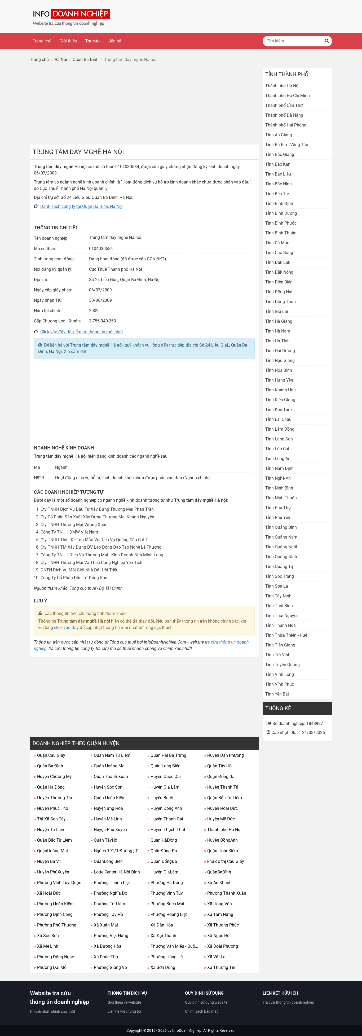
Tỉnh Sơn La (276, 586)
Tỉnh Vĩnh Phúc (279, 684)
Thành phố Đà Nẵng (284, 115)
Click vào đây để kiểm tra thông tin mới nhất (81, 331)
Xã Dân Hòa (160, 925)
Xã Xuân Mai (104, 925)
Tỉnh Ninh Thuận (281, 497)
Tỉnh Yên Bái (277, 694)
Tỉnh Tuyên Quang (282, 664)
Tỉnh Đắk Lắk (277, 262)
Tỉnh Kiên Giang (280, 399)
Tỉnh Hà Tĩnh (277, 340)
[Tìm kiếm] (326, 41)
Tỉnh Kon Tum (278, 409)
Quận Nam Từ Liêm (110, 755)
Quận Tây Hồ (218, 765)
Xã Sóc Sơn (46, 935)
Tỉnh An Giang (278, 134)
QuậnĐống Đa (162, 850)
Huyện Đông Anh (164, 808)
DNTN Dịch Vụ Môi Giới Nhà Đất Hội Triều (79, 569)
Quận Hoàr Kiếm (221, 850)
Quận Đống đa (219, 776)
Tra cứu (92, 40)
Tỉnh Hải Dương (280, 350)
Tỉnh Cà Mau (277, 242)
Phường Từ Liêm (108, 903)
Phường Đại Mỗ (50, 967)
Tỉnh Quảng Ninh (281, 556)
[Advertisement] (144, 105)
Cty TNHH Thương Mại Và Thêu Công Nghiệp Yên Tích (91, 562)
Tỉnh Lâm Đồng (279, 429)
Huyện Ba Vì (160, 797)
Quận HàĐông (162, 840)
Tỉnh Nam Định (279, 468)
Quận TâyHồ (104, 840)
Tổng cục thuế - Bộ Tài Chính (96, 588)
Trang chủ (42, 40)
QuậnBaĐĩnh (217, 872)
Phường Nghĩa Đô (109, 893)
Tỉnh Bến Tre (277, 193)
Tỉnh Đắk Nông (279, 272)
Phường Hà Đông (165, 882)
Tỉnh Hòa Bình (278, 370)
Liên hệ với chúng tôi (124, 1011)
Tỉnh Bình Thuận (281, 232)
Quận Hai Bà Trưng (166, 755)
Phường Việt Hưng (109, 935)
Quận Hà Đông (49, 787)
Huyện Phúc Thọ (51, 808)
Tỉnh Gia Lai (276, 311)
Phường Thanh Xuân (225, 893)
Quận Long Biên (163, 765)
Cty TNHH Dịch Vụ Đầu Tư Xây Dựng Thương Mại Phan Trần (97, 509)
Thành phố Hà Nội (222, 829)
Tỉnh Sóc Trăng (279, 576)
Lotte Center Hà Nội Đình (115, 872)
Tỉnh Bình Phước (281, 223)
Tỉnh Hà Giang (278, 321)
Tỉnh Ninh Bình (279, 488)
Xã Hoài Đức (47, 893)
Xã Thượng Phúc (221, 925)
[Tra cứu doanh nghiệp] (72, 16)
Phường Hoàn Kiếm (54, 903)
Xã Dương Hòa (106, 946)
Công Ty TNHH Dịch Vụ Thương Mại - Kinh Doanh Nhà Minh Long (102, 554)
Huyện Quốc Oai (164, 776)
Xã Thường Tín (219, 967)
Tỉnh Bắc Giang (279, 154)
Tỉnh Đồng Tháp (280, 301)
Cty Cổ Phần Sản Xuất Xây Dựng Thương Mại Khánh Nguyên (97, 516)
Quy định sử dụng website (206, 1002)
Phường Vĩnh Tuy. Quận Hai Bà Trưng (60, 882)
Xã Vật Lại (215, 956)
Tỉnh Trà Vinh (277, 654)
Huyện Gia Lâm (163, 787)
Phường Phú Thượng (55, 925)
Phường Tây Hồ (107, 914)
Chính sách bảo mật (201, 1011)
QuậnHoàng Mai (51, 850)
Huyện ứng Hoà (107, 808)
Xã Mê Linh (46, 946)
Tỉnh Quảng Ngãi (281, 546)
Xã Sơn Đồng (161, 967)
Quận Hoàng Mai (108, 765)
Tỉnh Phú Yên (277, 517)
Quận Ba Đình (48, 765)
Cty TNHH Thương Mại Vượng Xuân (74, 524)
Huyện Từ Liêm (49, 829)
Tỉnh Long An (277, 458)
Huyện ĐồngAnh (221, 840)
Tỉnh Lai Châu (278, 419)
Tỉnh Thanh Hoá (280, 625)
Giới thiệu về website (124, 1002)
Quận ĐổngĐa (162, 861)
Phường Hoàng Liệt (167, 914)
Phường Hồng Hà (165, 956)
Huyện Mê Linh (106, 818)
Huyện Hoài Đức (221, 808)
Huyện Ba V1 (47, 861)
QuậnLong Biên (107, 861)
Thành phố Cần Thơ (284, 105)
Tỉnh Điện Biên (279, 282)
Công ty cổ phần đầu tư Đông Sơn (74, 577)
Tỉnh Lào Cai (277, 448)
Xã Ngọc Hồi (217, 935)
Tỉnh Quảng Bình (281, 527)
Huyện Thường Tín (53, 797)
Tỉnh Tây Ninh (278, 595)
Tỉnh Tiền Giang (280, 645)
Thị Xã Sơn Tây (50, 818)
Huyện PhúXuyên (51, 872)
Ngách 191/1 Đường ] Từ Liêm (117, 850)
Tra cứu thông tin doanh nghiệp (288, 1002)
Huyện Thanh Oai (165, 818)
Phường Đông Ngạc (54, 956)
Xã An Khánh (218, 882)
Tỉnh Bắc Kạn (277, 164)
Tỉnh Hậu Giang (280, 360)
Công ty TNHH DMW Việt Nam (69, 532)
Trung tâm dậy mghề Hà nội (96, 345)
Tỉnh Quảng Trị (279, 566)
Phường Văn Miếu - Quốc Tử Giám (173, 946)
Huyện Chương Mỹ (53, 776)
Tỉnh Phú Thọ (278, 507)
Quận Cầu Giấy (49, 755)
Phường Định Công (53, 914)
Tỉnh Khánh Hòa (280, 389)
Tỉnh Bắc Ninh (278, 183)
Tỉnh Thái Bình (279, 605)
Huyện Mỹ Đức (219, 818)
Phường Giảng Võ (109, 967)
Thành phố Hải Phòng (285, 125)
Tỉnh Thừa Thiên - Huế (286, 635)
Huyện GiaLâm (162, 872)
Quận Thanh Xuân (109, 776)
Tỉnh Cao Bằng (279, 252)
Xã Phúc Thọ (104, 956)
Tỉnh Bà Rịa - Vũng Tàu (286, 144)
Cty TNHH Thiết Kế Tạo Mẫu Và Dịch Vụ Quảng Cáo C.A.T (94, 539)
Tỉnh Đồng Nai (278, 291)
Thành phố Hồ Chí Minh (287, 95)
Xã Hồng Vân (218, 903)
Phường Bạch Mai (165, 903)
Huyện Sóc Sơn (106, 787)
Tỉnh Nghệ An (278, 478)
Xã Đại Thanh (161, 935)
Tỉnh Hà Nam (277, 331)
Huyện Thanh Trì (221, 787)
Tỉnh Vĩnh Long (279, 674)
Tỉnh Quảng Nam (281, 537)
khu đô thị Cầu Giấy (224, 861)
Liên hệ (114, 40)
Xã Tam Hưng (218, 914)
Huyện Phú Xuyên (109, 829)
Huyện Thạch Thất (166, 829)
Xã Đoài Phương (221, 946)
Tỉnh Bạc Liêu (278, 174)
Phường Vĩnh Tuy (165, 893)
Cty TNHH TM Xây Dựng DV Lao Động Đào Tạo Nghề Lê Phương (101, 547)
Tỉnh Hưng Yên (279, 380)
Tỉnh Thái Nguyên (282, 615)
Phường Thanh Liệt (110, 882)
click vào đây (66, 627)
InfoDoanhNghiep (186, 1030)
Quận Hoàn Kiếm (108, 797)
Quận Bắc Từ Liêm (223, 797)
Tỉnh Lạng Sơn (279, 438)
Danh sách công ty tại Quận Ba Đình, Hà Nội (81, 206)
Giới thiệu (68, 40)
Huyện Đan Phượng (224, 755)
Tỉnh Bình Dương (281, 213)
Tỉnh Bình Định (279, 203)
